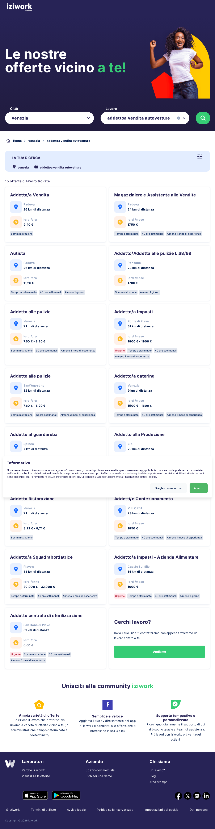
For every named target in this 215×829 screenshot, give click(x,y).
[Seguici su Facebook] (178, 796)
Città (14, 109)
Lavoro (111, 109)
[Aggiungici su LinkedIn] (206, 796)
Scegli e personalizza (168, 488)
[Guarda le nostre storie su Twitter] (187, 796)
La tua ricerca (26, 158)
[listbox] (49, 118)
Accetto (198, 488)
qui (27, 477)
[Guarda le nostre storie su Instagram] (197, 796)
